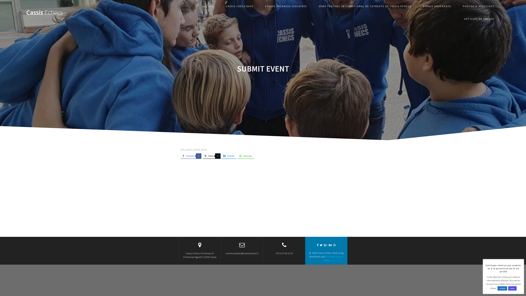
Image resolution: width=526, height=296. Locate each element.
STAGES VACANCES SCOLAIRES (286, 6)
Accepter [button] (502, 288)
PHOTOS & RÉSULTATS (478, 6)
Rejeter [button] (512, 288)
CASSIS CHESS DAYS (239, 6)
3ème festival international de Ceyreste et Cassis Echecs (365, 6)
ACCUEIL (208, 6)
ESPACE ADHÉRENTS (437, 6)
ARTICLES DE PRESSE (479, 18)
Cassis (44, 12)
